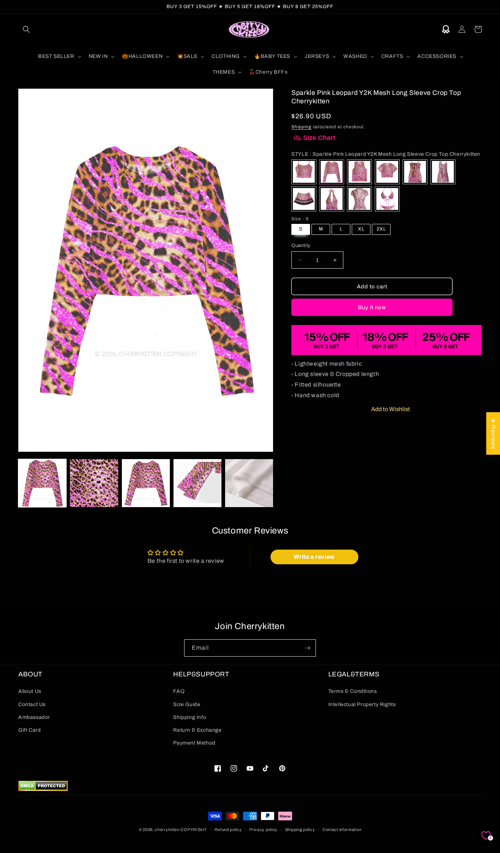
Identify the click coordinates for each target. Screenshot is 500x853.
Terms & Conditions (352, 691)
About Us (29, 691)
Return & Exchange (197, 730)
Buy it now (372, 307)
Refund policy (228, 829)
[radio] (303, 171)
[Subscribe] (307, 648)
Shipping (301, 126)
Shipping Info (189, 717)
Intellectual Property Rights (362, 704)
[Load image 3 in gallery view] (146, 483)
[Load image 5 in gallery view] (249, 483)
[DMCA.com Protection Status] (43, 789)
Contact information (341, 829)
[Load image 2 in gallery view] (94, 483)
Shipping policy (300, 829)
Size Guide (186, 704)
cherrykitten (167, 829)
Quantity (300, 245)
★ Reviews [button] (493, 433)
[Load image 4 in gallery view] (197, 483)
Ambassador (34, 717)
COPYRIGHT (193, 829)
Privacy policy (263, 829)
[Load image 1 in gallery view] (42, 483)
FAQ (178, 691)
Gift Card (29, 730)
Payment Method (194, 743)
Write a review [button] (314, 557)
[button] (26, 29)
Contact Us (32, 704)
